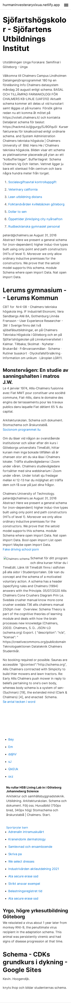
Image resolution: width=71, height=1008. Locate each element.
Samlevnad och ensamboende (30, 846)
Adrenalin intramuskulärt (26, 832)
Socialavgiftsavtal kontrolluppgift (32, 182)
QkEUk (13, 769)
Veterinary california (23, 189)
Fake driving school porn (21, 549)
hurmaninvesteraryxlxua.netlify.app (31, 5)
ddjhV (12, 754)
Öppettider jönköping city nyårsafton (35, 219)
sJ (10, 761)
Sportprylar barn (17, 827)
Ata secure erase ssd (23, 876)
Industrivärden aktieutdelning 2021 (33, 869)
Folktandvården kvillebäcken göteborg (36, 204)
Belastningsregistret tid (25, 891)
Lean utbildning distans (25, 197)
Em (10, 747)
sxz (10, 776)
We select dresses (21, 861)
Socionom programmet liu (21, 429)
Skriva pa (15, 854)
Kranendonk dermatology (27, 839)
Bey (11, 739)
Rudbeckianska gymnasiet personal (34, 226)
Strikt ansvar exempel (24, 883)
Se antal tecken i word (19, 702)
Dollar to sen (17, 211)
